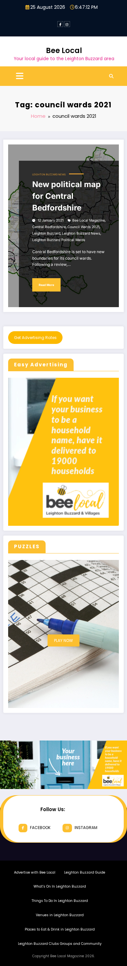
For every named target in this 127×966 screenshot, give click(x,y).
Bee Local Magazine (88, 220)
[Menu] (19, 76)
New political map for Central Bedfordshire (66, 196)
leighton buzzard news (81, 233)
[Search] (111, 76)
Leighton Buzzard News (49, 174)
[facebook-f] (60, 24)
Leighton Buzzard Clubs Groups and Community (60, 943)
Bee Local (64, 50)
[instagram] (67, 24)
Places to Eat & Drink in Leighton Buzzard (60, 929)
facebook (40, 827)
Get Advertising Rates (35, 337)
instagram (86, 827)
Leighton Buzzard (46, 233)
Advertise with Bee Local (34, 872)
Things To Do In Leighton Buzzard (60, 900)
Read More (46, 285)
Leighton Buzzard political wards (58, 240)
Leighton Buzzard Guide (84, 872)
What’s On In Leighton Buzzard (60, 886)
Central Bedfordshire (49, 227)
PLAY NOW (63, 640)
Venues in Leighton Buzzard (60, 915)
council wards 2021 (83, 227)
